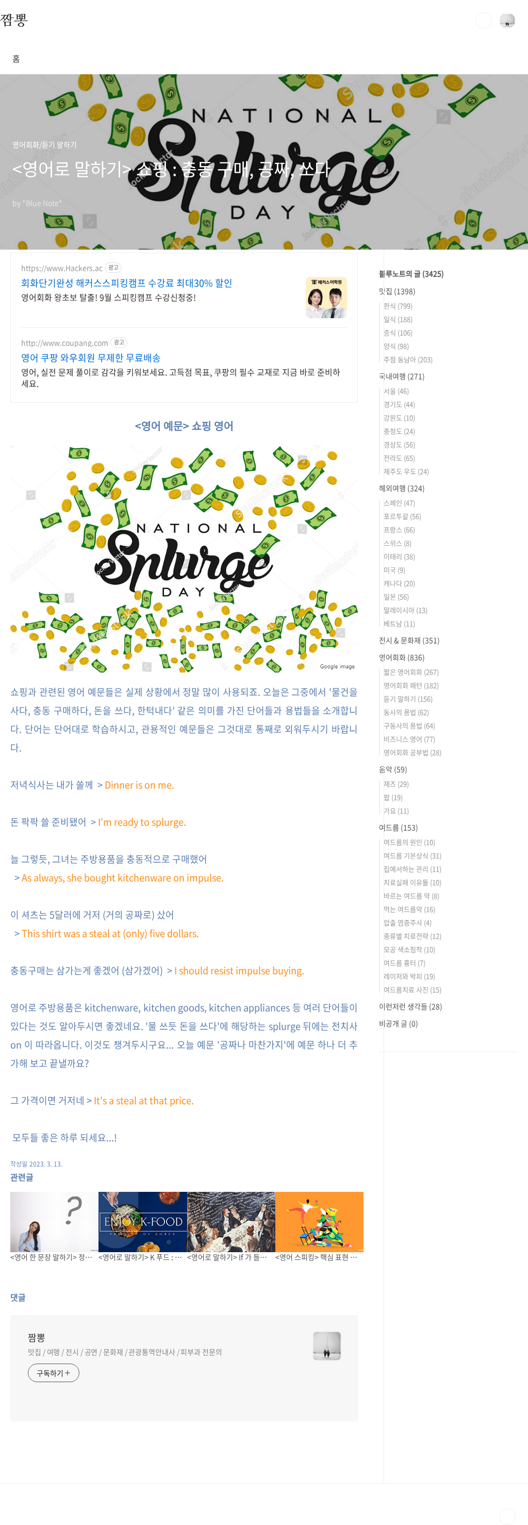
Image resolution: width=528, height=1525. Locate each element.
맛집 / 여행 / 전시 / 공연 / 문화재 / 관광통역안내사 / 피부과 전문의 (125, 1352)
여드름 (398, 827)
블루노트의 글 (411, 273)
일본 (396, 596)
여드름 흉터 (404, 963)
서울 (396, 391)
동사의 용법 (406, 712)
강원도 (399, 417)
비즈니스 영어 (409, 739)
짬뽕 (14, 20)
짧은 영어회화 (411, 672)
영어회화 (402, 657)
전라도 (399, 458)
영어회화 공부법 (412, 752)
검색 (483, 20)
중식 (398, 332)
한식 (398, 305)
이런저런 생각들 (410, 1006)
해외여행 (402, 488)
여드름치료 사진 (412, 989)
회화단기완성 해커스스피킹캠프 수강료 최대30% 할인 (127, 283)
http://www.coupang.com (64, 342)
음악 (393, 769)
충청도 (399, 431)
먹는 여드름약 (409, 909)
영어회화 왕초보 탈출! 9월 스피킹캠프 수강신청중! (108, 297)
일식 (398, 319)
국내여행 (402, 376)
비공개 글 (398, 1023)
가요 (396, 810)
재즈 (396, 784)
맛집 (397, 291)
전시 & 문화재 (409, 640)
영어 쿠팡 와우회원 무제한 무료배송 (91, 358)
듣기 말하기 (408, 698)
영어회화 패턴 (411, 685)
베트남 (399, 623)
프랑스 (399, 529)
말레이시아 (405, 610)
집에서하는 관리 (412, 869)
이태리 (399, 556)
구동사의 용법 (409, 725)
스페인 (399, 502)
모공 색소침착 (409, 949)
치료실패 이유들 (412, 882)
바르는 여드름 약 (411, 895)
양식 (396, 346)
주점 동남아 (408, 359)
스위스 (397, 543)
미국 (394, 570)
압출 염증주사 (408, 922)
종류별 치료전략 (412, 936)
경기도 (399, 404)
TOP (507, 1516)
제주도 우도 (406, 471)
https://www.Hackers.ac (62, 268)
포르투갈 (402, 516)
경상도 (399, 444)
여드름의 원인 (409, 842)
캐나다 (399, 583)
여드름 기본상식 (412, 855)
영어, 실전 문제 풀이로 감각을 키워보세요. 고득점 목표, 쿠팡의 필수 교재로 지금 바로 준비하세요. (180, 377)
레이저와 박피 (409, 976)
